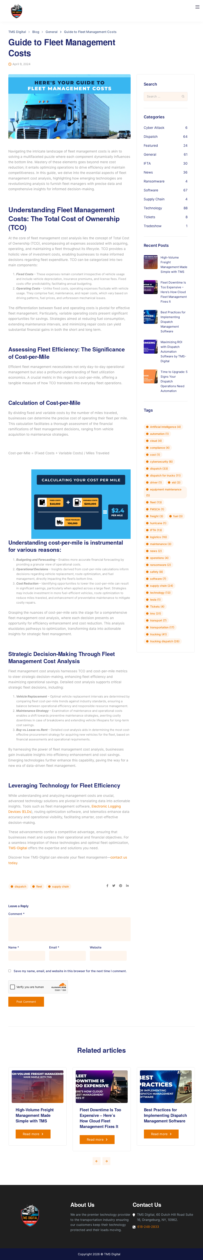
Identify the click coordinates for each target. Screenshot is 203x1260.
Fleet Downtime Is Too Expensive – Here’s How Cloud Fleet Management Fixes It (100, 1118)
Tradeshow (153, 226)
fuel (178, 516)
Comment (16, 913)
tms (155, 613)
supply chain (60, 886)
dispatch (20, 886)
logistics (158, 537)
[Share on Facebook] (107, 886)
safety (156, 571)
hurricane (158, 523)
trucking (158, 634)
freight (156, 516)
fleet (39, 886)
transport (158, 620)
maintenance (160, 544)
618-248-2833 (148, 1227)
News (148, 172)
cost (155, 454)
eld (176, 482)
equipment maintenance (163, 492)
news (156, 551)
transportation (162, 627)
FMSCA (157, 509)
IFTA (147, 163)
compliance (159, 447)
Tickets (149, 217)
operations (159, 558)
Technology (153, 208)
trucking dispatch (164, 641)
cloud (156, 440)
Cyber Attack (154, 128)
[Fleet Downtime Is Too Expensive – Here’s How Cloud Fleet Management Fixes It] (101, 1086)
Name (13, 947)
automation (159, 433)
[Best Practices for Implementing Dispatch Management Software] (166, 1086)
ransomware (160, 564)
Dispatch (151, 137)
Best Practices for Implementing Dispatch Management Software (165, 1115)
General (150, 154)
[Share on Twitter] (113, 886)
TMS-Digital (17, 848)
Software (151, 190)
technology (160, 592)
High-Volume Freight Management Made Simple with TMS (35, 1115)
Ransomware (154, 181)
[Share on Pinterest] (120, 886)
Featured (151, 146)
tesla (155, 599)
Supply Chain (154, 199)
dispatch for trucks (165, 475)
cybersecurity (161, 461)
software (158, 578)
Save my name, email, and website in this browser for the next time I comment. (70, 971)
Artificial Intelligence (165, 426)
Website (96, 947)
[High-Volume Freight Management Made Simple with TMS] (37, 1086)
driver (156, 482)
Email (54, 947)
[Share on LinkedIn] (127, 886)
